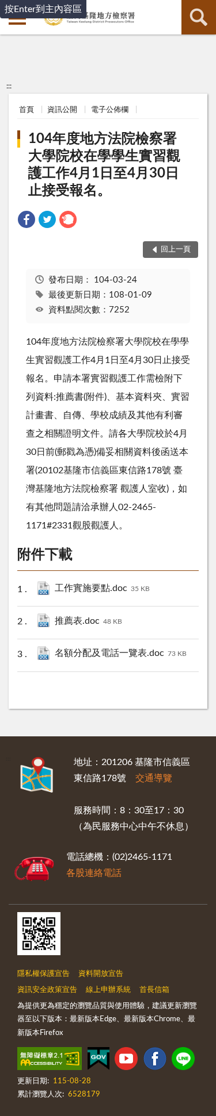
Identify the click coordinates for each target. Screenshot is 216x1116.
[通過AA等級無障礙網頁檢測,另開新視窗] (49, 1061)
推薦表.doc (88, 620)
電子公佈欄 (109, 110)
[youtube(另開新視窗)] (126, 1061)
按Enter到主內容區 (43, 9)
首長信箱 (154, 990)
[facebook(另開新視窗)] (154, 1061)
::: (9, 86)
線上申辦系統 (108, 990)
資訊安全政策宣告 (47, 990)
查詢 (198, 17)
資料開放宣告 (100, 974)
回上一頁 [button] (176, 249)
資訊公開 (62, 110)
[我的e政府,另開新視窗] (98, 1061)
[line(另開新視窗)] (183, 1061)
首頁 (26, 110)
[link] (26, 221)
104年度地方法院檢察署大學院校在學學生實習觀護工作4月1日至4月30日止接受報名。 (104, 165)
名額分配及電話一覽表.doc (121, 653)
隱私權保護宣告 (43, 974)
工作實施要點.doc (102, 588)
